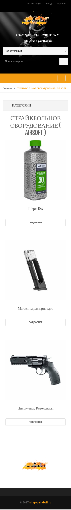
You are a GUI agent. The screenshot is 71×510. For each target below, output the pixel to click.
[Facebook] (35, 481)
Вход (49, 3)
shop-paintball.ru (40, 502)
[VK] (24, 481)
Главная (7, 88)
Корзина (61, 3)
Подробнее (35, 222)
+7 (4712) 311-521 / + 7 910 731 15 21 (37, 35)
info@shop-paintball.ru (38, 41)
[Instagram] (47, 481)
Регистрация (34, 3)
